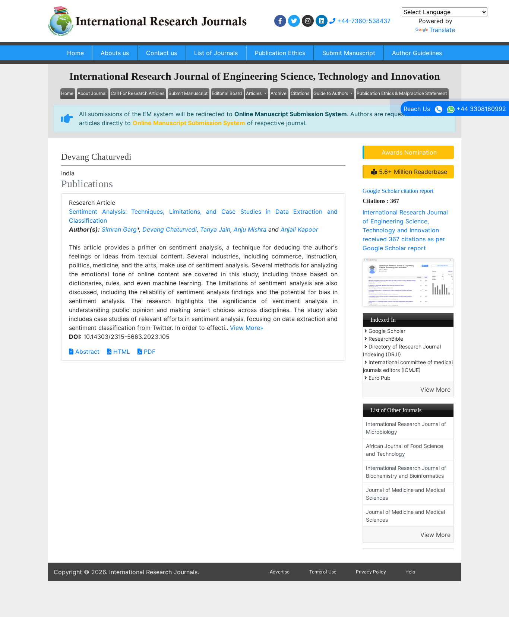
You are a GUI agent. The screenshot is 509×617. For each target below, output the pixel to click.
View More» (246, 327)
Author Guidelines (417, 53)
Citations (300, 93)
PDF (148, 351)
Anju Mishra (250, 229)
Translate (442, 30)
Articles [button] (254, 93)
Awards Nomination (409, 152)
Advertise (280, 572)
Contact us (161, 53)
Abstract (86, 351)
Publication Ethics (280, 53)
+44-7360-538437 (363, 21)
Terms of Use (322, 572)
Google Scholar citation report (398, 191)
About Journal (92, 93)
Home (75, 53)
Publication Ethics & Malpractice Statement (402, 93)
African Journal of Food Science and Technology (404, 450)
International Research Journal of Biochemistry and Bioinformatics (406, 472)
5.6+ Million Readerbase (412, 171)
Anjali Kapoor (299, 229)
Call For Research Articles (137, 93)
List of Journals (216, 53)
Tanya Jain (215, 229)
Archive (279, 93)
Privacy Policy (371, 572)
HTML (120, 351)
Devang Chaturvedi (169, 229)
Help (410, 572)
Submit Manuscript (348, 53)
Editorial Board (227, 93)
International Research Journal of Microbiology (406, 428)
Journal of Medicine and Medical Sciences (405, 494)
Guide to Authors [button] (331, 93)
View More (435, 389)
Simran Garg (119, 229)
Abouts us (115, 53)
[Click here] (280, 21)
